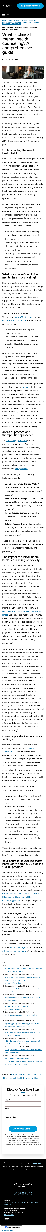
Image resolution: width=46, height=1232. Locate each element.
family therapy (21, 469)
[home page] (7, 6)
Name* (7, 1100)
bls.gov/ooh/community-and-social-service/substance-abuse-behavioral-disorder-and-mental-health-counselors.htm (23, 1061)
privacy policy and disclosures (25, 1146)
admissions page (17, 947)
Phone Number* (10, 1117)
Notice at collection (7, 1230)
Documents (7, 1202)
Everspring (37, 1163)
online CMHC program (23, 317)
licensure (26, 387)
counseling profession (16, 441)
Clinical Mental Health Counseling (22, 20)
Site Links (24, 1202)
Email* (7, 1108)
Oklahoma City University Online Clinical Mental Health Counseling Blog (20, 23)
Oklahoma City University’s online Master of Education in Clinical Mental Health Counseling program (22, 897)
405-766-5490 (9, 1215)
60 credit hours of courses (14, 320)
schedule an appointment (14, 951)
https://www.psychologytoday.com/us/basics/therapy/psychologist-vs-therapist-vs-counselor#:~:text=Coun (24, 980)
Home (4, 20)
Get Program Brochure (23, 1129)
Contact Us (15, 1202)
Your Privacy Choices (14, 1227)
